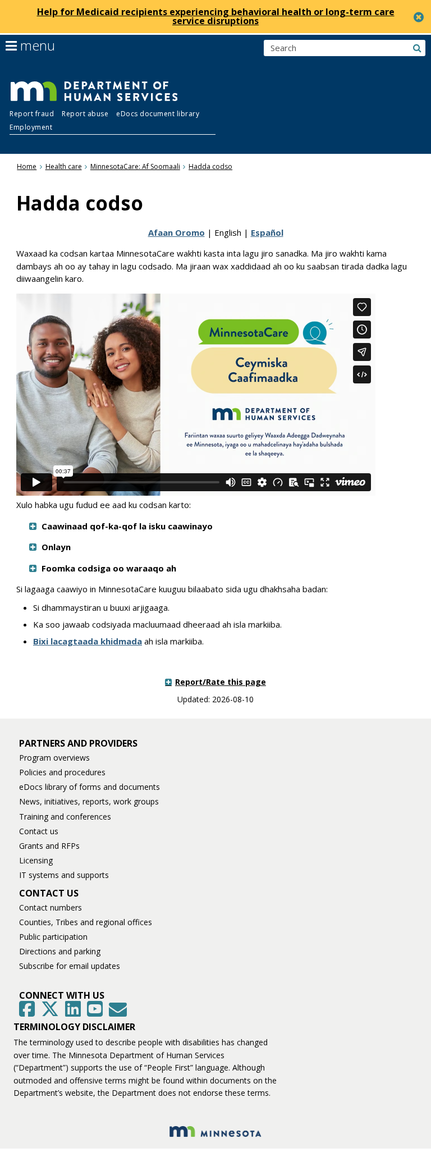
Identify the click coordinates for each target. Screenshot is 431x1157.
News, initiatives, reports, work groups (89, 801)
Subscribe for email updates (69, 966)
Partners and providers (78, 743)
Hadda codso (210, 166)
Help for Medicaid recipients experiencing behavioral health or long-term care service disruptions (216, 16)
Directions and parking (59, 951)
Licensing (36, 860)
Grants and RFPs (49, 845)
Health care (63, 166)
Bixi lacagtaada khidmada (87, 641)
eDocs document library (157, 113)
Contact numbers (50, 907)
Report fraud (32, 113)
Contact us (38, 831)
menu (36, 45)
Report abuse (85, 113)
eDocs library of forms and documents (89, 786)
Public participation (53, 936)
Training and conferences (65, 816)
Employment (31, 127)
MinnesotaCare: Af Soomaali (135, 166)
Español (267, 232)
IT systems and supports (64, 875)
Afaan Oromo (176, 232)
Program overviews (54, 757)
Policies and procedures (62, 772)
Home (26, 166)
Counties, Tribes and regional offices (85, 922)
